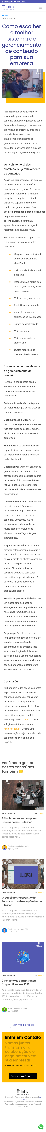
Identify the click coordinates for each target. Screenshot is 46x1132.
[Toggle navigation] (40, 7)
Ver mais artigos (23, 1025)
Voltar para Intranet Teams (15, 2)
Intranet (5, 15)
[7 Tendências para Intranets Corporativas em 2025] (23, 957)
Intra (26, 719)
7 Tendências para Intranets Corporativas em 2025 (19, 982)
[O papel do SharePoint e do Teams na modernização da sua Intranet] (23, 874)
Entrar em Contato (23, 1076)
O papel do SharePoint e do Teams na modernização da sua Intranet (22, 901)
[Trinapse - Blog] (8, 7)
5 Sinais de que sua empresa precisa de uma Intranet (19, 820)
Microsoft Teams (12, 729)
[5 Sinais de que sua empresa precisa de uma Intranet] (23, 794)
